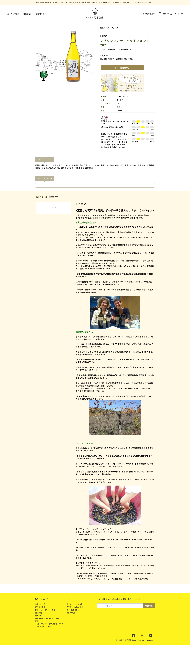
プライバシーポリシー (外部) (46, 610)
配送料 (106, 59)
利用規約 (38, 613)
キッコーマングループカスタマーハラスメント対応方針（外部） (49, 625)
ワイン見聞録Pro (73, 610)
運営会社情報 (40, 607)
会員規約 (38, 615)
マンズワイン (71, 613)
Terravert (148, 640)
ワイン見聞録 (127, 640)
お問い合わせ (40, 604)
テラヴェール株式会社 (75, 607)
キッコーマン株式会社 (75, 604)
